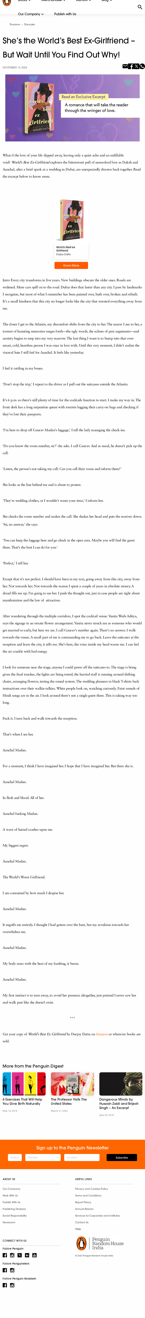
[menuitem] (29, 14)
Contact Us (81, 1222)
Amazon (102, 1034)
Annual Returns (84, 1209)
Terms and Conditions (88, 1195)
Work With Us (10, 1195)
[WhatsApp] (142, 66)
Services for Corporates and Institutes (97, 1215)
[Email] (125, 66)
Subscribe (122, 1157)
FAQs (78, 1229)
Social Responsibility (15, 1215)
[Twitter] (136, 66)
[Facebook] (131, 66)
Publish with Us (65, 14)
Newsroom (9, 1222)
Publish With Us (11, 1202)
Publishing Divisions (14, 1209)
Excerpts (29, 24)
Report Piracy (83, 1202)
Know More (71, 265)
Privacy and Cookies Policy (91, 1188)
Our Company (29, 14)
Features (15, 24)
